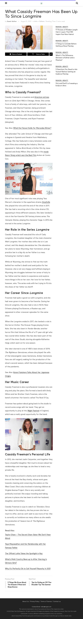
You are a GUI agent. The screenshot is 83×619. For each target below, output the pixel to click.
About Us (25, 601)
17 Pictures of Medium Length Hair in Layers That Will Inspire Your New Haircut (67, 32)
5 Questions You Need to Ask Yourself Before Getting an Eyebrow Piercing (66, 71)
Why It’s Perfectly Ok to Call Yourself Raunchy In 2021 (28, 568)
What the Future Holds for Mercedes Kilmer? (32, 128)
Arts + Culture (39, 21)
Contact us (57, 601)
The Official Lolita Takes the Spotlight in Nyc (24, 553)
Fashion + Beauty (62, 27)
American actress (42, 97)
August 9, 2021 (26, 21)
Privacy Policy (34, 601)
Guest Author (12, 21)
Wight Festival (33, 411)
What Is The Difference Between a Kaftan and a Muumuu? (65, 57)
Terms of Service (46, 601)
